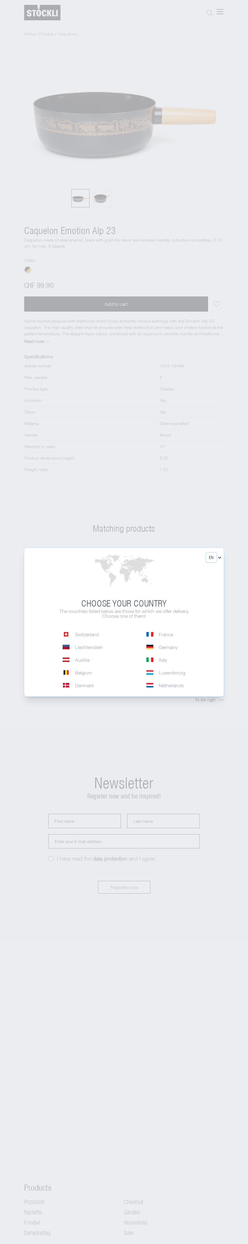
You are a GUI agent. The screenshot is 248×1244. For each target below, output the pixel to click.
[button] (211, 557)
